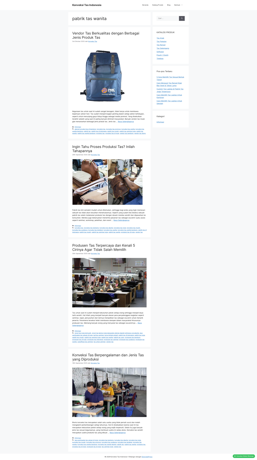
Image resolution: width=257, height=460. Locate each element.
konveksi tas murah (133, 228)
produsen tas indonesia (95, 339)
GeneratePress (147, 457)
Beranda (145, 5)
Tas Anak (160, 38)
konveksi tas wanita (128, 129)
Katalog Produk (157, 5)
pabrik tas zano (119, 337)
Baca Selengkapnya (126, 122)
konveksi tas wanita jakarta (107, 444)
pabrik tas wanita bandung (86, 133)
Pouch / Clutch (162, 55)
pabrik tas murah (113, 131)
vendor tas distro (140, 133)
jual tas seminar (98, 335)
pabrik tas (87, 131)
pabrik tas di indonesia (99, 131)
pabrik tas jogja (140, 335)
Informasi (78, 127)
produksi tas (100, 133)
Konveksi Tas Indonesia (86, 5)
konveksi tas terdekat (95, 230)
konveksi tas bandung (91, 228)
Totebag (160, 59)
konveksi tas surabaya (79, 230)
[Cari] (182, 18)
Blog (168, 5)
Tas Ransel (161, 45)
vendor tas (139, 232)
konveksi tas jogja (120, 228)
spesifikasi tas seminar (85, 342)
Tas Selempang (163, 48)
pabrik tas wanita (114, 232)
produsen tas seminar (111, 339)
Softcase (160, 52)
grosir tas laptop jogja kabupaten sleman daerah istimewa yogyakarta (115, 333)
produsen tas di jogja (79, 339)
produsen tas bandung (132, 337)
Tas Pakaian (161, 41)
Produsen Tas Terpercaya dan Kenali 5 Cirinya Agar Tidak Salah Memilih (103, 247)
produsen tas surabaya (127, 339)
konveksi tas (101, 129)
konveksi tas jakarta (106, 228)
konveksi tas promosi (113, 129)
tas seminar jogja (107, 446)
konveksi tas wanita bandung (127, 230)
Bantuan (177, 5)
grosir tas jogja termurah (83, 333)
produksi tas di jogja (112, 133)
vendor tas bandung (126, 133)
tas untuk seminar (99, 342)
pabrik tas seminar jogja (128, 131)
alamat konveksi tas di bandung (85, 129)
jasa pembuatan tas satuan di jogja (86, 440)
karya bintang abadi (111, 335)
